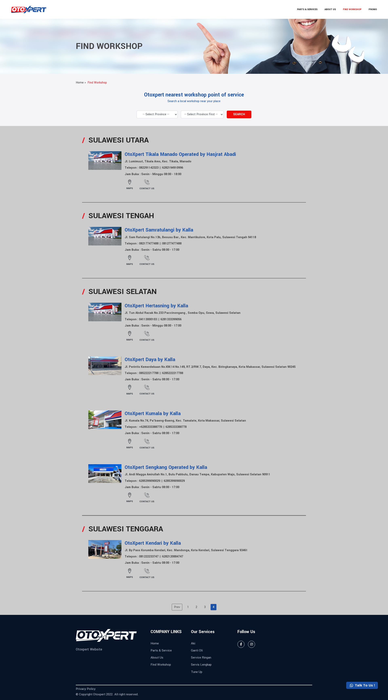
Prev (177, 607)
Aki (193, 643)
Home (155, 643)
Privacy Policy (86, 689)
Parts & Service (161, 650)
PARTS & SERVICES (307, 9)
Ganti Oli (197, 650)
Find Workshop (97, 82)
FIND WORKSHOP (352, 9)
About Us (157, 657)
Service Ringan (201, 657)
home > (81, 82)
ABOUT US (330, 9)
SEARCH (239, 114)
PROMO (373, 9)
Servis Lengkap (201, 664)
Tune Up (196, 672)
